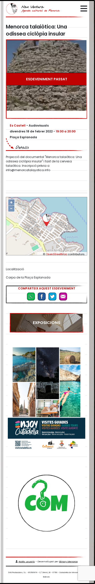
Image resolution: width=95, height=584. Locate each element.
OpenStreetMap (56, 254)
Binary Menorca (68, 561)
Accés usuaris (27, 561)
